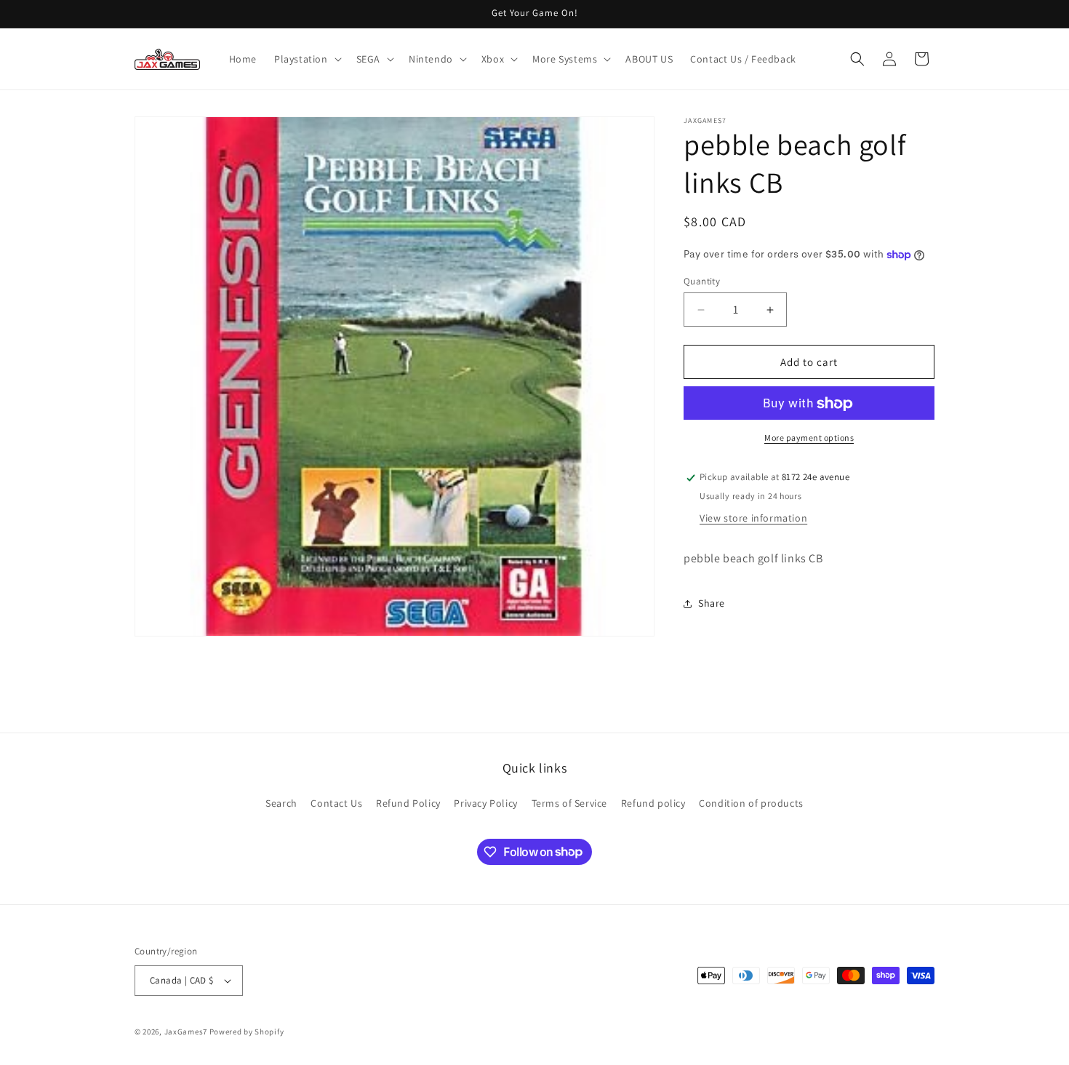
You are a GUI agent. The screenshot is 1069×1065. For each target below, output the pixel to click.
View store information (753, 518)
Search (281, 803)
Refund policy (653, 803)
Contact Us (336, 803)
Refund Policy (408, 803)
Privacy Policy (485, 803)
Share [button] (711, 603)
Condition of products (751, 803)
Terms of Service (570, 803)
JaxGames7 (185, 1031)
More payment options (809, 438)
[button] (306, 59)
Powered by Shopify (246, 1031)
